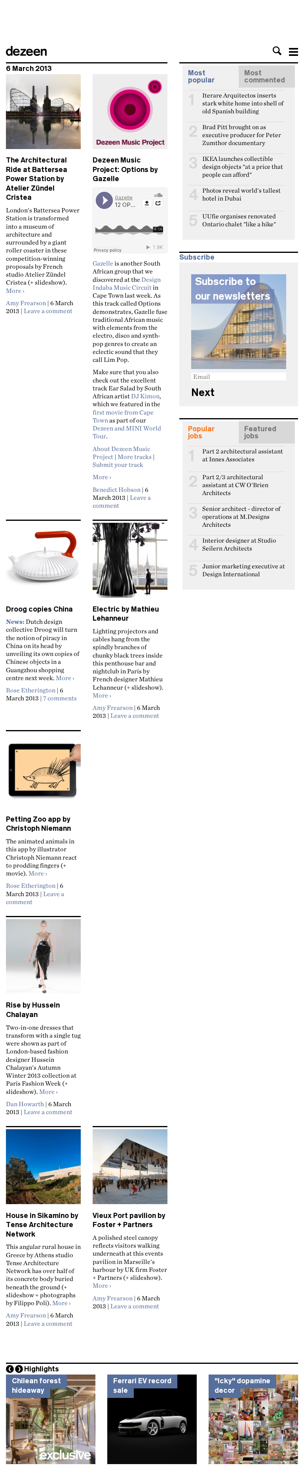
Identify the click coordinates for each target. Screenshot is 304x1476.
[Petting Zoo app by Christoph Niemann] (43, 774)
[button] (277, 50)
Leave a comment (48, 311)
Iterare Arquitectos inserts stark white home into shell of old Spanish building (242, 99)
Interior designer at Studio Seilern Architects (239, 544)
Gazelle (103, 263)
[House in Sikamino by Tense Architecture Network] (43, 1170)
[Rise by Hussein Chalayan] (43, 960)
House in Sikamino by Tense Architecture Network (42, 1225)
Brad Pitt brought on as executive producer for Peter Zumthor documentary (241, 130)
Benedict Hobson (117, 489)
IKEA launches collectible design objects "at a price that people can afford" (242, 162)
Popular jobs (201, 432)
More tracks (135, 457)
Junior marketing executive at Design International (243, 569)
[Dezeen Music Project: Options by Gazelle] (130, 115)
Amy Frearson (26, 303)
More (15, 290)
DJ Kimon (145, 396)
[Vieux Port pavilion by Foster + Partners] (130, 1170)
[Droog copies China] (43, 563)
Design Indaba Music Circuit (127, 283)
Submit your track (118, 464)
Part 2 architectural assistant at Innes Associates (242, 454)
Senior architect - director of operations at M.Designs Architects (241, 512)
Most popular (201, 76)
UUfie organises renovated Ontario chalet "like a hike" (239, 219)
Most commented (264, 76)
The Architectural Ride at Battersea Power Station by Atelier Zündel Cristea (36, 179)
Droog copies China (39, 609)
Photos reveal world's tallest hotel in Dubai (241, 194)
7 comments (60, 698)
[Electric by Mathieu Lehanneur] (130, 563)
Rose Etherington (30, 690)
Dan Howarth (25, 1104)
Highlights (41, 1369)
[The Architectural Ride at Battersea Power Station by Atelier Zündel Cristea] (43, 115)
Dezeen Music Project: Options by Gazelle (125, 169)
